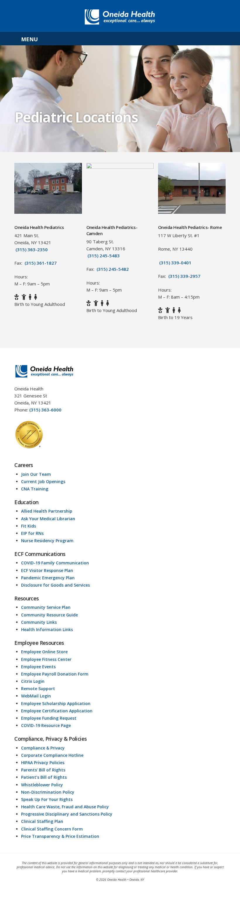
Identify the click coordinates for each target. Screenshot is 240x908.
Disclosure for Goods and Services (55, 585)
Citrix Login (32, 681)
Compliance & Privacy (43, 748)
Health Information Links (47, 629)
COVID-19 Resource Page (46, 725)
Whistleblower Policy (42, 785)
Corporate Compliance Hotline (52, 755)
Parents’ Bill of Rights (43, 770)
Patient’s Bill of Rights (44, 777)
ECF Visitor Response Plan (47, 570)
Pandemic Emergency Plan (48, 577)
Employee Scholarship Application (55, 703)
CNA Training (34, 489)
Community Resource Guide (49, 615)
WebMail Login (36, 696)
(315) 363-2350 (32, 249)
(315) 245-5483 (104, 256)
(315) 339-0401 (175, 263)
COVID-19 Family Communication (55, 563)
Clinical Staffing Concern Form (52, 829)
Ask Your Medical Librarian (48, 518)
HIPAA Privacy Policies (42, 762)
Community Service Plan (46, 607)
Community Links (39, 622)
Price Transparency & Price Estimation (60, 836)
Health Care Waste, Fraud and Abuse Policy (65, 806)
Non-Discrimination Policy (47, 792)
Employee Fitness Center (46, 659)
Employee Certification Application (56, 711)
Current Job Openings (43, 481)
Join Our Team (36, 474)
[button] (120, 38)
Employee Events (38, 666)
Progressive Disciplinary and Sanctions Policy (66, 814)
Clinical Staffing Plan (42, 821)
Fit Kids (28, 526)
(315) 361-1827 (41, 263)
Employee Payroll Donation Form (54, 674)
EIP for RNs (32, 533)
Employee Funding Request (48, 718)
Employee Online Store (44, 651)
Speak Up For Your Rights (47, 799)
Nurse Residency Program (47, 540)
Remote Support (38, 688)
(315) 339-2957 (184, 276)
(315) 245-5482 (113, 269)
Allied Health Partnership (46, 511)
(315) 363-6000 (45, 410)
